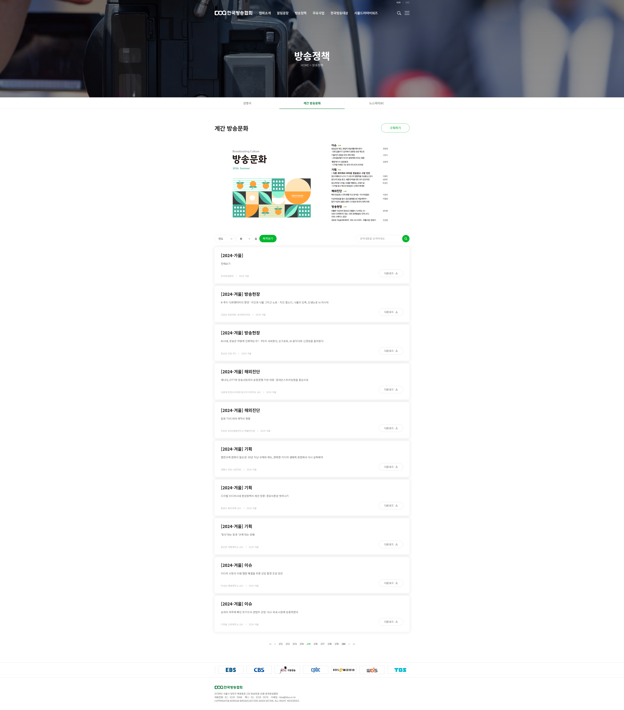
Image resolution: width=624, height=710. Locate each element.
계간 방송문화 (312, 103)
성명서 (247, 103)
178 (330, 643)
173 (295, 643)
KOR (399, 2)
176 (316, 643)
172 (288, 643)
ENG (408, 2)
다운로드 (389, 273)
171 (281, 643)
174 (302, 643)
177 (323, 643)
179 (336, 643)
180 (343, 643)
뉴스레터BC (376, 103)
